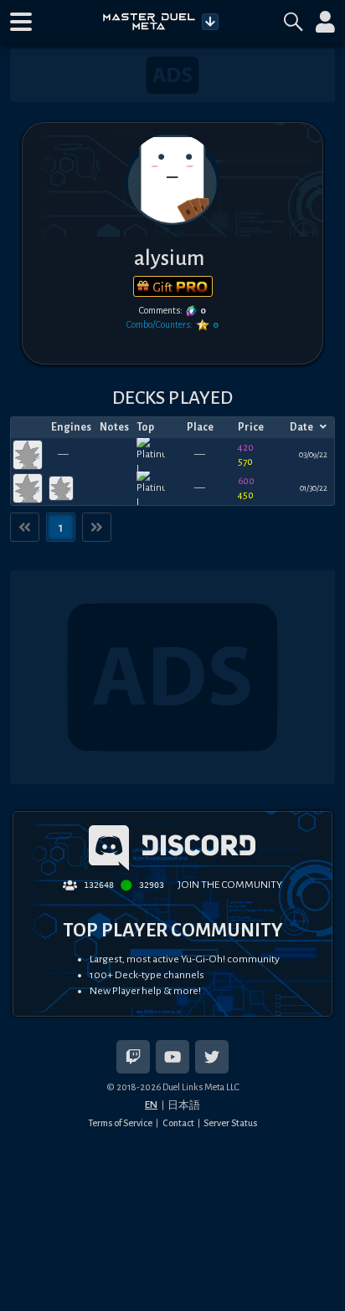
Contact (178, 1123)
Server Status (230, 1123)
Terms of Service (120, 1123)
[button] (21, 21)
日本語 (183, 1105)
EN (151, 1104)
